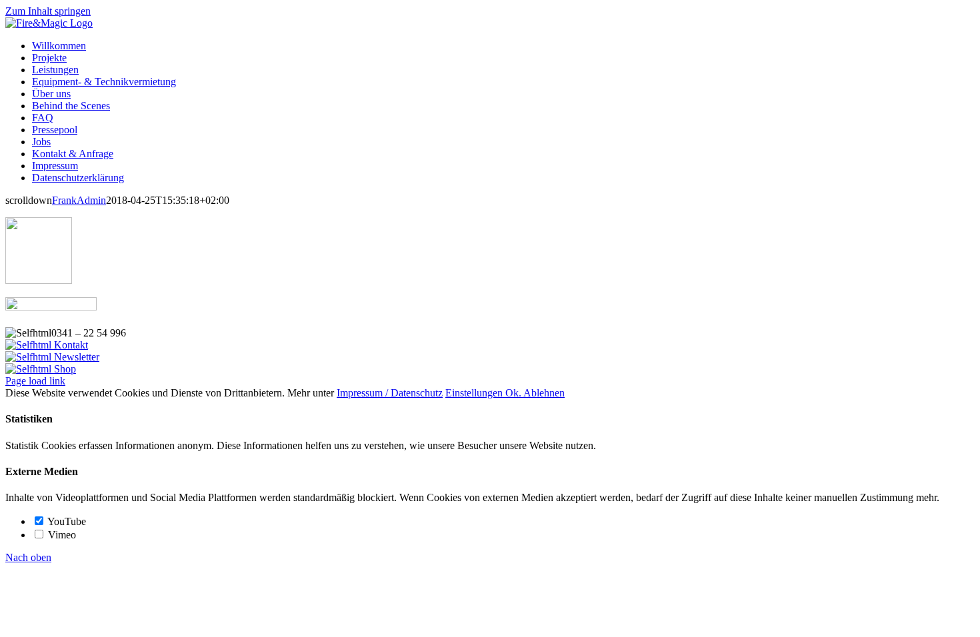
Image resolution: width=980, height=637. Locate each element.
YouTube (65, 521)
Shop (63, 368)
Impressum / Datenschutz (390, 392)
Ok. (514, 392)
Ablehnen (544, 392)
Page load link (35, 380)
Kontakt (69, 344)
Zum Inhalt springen (48, 11)
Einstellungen (475, 392)
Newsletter (75, 356)
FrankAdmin (79, 200)
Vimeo (60, 534)
